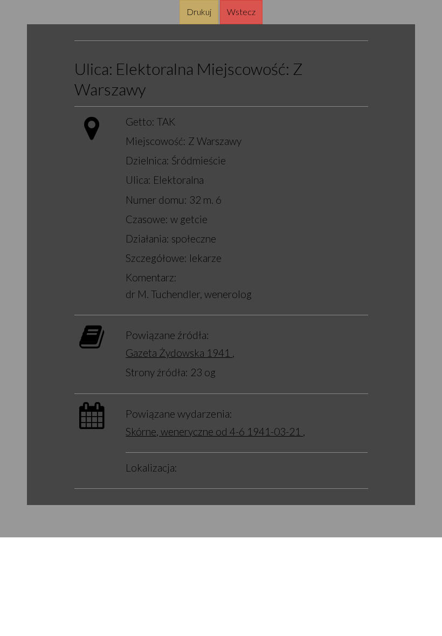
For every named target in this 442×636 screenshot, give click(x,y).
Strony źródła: (157, 372)
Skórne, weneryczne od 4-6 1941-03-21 (214, 431)
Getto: (140, 121)
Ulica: (93, 69)
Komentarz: (151, 277)
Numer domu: (156, 199)
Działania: (147, 238)
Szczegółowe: (156, 258)
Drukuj (199, 11)
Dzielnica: (147, 160)
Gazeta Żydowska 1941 (179, 353)
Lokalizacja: (151, 467)
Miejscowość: (243, 69)
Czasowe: (147, 219)
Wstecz (241, 11)
